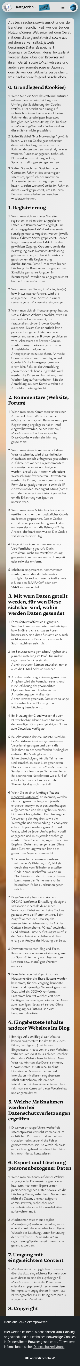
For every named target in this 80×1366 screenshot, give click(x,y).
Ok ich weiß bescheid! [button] (40, 1358)
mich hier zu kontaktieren (34, 1153)
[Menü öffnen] (63, 7)
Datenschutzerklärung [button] (49, 1347)
